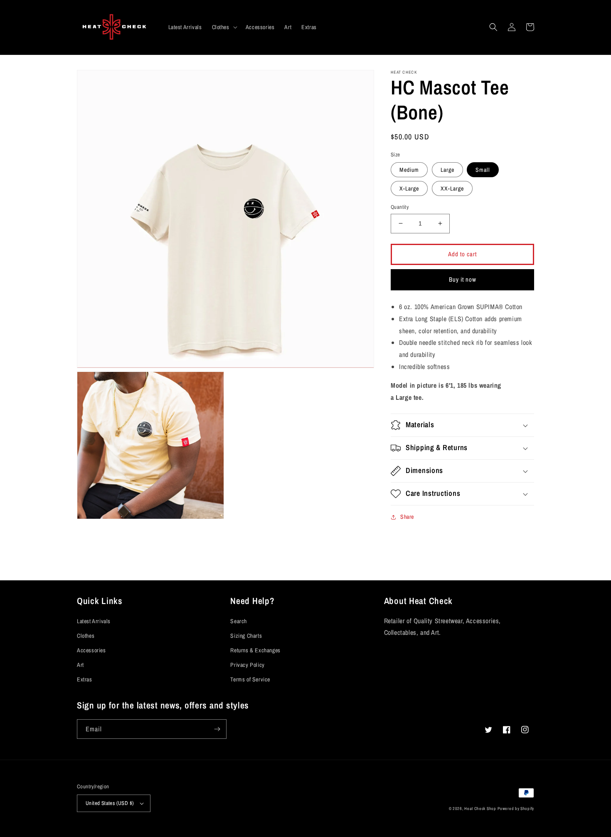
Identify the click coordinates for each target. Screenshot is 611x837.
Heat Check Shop (480, 808)
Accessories (91, 650)
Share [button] (407, 516)
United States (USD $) (110, 803)
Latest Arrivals (94, 621)
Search (238, 621)
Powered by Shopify (516, 808)
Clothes (85, 635)
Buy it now (462, 279)
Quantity (400, 206)
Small (482, 169)
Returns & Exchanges (255, 650)
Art (80, 665)
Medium (409, 169)
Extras (84, 679)
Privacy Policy (247, 665)
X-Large (409, 188)
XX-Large (452, 188)
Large (447, 169)
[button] (224, 27)
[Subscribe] (217, 729)
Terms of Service (250, 679)
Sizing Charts (246, 635)
